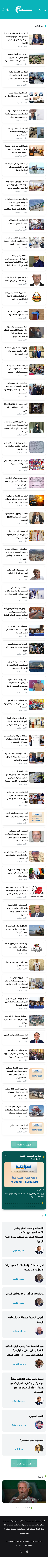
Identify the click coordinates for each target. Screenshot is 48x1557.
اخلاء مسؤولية (10, 1540)
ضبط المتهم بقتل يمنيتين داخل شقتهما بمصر (16, 963)
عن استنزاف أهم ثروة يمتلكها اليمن (25, 1293)
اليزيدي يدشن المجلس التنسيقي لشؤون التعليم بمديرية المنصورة (16, 463)
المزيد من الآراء (24, 1463)
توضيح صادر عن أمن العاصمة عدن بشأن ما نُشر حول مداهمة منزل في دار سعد (16, 481)
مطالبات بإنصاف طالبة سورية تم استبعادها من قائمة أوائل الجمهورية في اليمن (16, 756)
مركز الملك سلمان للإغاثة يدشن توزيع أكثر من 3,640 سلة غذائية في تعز (16, 1019)
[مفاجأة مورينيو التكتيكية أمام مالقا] (24, 1491)
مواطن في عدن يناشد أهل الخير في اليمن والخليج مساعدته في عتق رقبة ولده (16, 445)
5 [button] (34, 1203)
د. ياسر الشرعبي (19, 1363)
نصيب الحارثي (19, 1250)
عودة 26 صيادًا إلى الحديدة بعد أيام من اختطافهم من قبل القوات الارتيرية (16, 166)
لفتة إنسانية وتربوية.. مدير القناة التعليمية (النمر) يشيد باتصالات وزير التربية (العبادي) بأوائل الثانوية (16, 37)
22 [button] (30, 1206)
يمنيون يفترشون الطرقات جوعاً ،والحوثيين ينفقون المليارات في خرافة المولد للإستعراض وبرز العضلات (27, 1385)
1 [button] (42, 1203)
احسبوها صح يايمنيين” (32, 1439)
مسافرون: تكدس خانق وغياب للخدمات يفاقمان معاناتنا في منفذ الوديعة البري (16, 1092)
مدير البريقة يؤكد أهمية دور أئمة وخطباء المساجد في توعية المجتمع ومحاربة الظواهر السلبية (16, 611)
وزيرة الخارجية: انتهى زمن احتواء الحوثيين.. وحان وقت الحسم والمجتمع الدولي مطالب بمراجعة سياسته (16, 426)
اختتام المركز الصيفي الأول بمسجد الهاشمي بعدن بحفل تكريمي (17, 223)
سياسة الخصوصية (23, 1540)
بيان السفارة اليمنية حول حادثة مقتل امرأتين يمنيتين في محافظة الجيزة (16, 946)
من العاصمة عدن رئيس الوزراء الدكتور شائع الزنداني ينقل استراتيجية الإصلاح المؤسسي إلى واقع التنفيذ (24, 1349)
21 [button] (32, 1206)
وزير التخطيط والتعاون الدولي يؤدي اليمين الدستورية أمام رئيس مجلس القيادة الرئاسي (17, 721)
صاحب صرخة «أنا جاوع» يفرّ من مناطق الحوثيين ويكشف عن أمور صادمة (16, 854)
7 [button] (30, 1203)
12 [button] (19, 1203)
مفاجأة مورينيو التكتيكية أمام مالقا (30, 1499)
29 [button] (15, 1206)
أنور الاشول (19, 1448)
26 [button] (22, 1206)
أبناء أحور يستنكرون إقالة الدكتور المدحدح (16, 1036)
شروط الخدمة (27, 1545)
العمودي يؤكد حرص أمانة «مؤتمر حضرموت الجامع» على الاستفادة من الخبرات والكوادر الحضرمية (16, 982)
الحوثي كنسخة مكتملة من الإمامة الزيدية (26, 1319)
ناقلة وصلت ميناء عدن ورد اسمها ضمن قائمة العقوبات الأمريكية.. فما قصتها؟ (17, 664)
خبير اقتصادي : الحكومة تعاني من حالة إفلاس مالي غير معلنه (16, 278)
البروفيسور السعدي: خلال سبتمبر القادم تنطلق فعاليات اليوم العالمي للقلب (17, 534)
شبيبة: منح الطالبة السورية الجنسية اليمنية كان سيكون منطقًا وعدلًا (18, 872)
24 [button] (26, 1206)
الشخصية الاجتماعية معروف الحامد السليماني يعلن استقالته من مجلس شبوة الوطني (16, 113)
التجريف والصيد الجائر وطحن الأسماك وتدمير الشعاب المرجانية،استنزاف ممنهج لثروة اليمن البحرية (24, 1234)
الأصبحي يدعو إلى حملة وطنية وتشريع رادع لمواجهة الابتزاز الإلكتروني (16, 516)
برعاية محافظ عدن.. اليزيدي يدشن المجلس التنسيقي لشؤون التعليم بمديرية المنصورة (16, 1053)
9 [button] (26, 1203)
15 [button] (13, 1203)
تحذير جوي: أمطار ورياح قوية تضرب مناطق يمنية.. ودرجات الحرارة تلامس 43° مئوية (17, 499)
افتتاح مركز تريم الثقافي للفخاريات (19, 1126)
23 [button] (28, 1206)
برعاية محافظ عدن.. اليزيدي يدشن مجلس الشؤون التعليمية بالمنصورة (16, 703)
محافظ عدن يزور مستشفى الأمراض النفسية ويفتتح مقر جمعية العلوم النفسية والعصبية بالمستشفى (16, 387)
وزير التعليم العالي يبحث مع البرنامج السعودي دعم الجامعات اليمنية (24, 1194)
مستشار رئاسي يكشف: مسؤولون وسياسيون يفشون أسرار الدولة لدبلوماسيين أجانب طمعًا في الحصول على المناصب (16, 259)
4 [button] (36, 1203)
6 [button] (32, 1203)
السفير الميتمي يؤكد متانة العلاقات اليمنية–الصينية (18, 312)
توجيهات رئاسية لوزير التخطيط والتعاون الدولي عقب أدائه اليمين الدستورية (16, 350)
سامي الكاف (18, 1278)
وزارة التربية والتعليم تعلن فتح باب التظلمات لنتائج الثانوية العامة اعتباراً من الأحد (16, 295)
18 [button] (7, 1203)
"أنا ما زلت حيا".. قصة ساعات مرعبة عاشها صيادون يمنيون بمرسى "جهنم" (17, 929)
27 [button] (19, 1206)
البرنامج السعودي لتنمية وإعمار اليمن (30, 1156)
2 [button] (40, 1203)
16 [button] (11, 1203)
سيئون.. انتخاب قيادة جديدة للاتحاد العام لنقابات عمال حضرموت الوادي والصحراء (17, 368)
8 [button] (28, 1203)
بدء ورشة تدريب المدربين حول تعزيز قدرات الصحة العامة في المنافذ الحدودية (16, 629)
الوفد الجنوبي (36, 1415)
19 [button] (5, 1203)
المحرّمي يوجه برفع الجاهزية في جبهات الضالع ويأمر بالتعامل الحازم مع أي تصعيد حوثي (16, 184)
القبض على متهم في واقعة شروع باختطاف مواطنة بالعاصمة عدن (17, 131)
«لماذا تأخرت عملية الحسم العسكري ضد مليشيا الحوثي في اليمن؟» (16, 96)
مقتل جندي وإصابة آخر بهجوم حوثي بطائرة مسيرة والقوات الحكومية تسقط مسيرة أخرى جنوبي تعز (16, 553)
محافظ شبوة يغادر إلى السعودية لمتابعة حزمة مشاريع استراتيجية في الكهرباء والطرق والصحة (16, 592)
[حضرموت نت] (24, 9)
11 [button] (22, 1203)
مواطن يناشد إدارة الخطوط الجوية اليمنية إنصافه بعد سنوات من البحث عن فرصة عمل (17, 684)
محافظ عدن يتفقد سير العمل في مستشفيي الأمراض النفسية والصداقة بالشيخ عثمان (16, 241)
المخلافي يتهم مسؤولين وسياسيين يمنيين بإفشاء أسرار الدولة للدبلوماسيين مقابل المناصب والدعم (16, 835)
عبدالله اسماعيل (19, 1330)
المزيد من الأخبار (24, 1144)
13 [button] (17, 1203)
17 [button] (9, 1203)
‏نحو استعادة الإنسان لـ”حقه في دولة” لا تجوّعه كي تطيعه (24, 1266)
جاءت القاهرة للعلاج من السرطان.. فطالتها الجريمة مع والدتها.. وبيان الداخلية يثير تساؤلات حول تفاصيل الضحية (16, 775)
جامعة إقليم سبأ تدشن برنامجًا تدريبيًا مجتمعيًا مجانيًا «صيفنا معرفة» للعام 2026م (16, 149)
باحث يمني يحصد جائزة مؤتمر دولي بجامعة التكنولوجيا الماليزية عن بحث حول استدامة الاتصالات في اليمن (16, 331)
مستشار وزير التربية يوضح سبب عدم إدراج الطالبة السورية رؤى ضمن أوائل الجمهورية (16, 739)
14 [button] (15, 1203)
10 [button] (24, 1203)
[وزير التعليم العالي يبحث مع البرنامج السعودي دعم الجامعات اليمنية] (24, 1174)
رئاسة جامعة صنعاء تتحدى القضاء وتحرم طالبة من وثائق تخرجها (17, 647)
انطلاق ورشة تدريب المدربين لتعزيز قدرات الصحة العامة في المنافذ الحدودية (16, 1001)
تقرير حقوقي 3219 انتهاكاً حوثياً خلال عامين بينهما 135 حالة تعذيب (16, 407)
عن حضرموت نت (36, 1540)
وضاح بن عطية (19, 1424)
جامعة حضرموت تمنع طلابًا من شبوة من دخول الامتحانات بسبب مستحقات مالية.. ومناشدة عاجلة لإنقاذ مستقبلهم (16, 203)
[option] (24, 1180)
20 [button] (34, 1206)
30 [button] (13, 1206)
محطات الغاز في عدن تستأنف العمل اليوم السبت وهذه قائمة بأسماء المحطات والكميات (16, 1109)
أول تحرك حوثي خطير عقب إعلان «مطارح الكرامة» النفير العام (17, 573)
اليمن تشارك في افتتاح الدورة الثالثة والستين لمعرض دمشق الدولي (16, 816)
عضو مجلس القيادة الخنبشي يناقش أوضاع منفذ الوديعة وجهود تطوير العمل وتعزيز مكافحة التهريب (17, 1072)
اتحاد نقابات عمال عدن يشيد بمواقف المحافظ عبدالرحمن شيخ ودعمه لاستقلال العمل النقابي (17, 796)
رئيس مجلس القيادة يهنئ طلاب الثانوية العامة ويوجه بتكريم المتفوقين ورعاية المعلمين (17, 909)
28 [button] (17, 1206)
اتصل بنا (18, 1545)
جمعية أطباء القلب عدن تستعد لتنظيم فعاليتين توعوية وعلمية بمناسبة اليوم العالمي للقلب (16, 890)
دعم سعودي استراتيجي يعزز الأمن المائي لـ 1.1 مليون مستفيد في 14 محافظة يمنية (16, 57)
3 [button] (38, 1203)
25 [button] (24, 1206)
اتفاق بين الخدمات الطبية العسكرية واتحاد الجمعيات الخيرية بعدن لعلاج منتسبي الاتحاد (17, 76)
